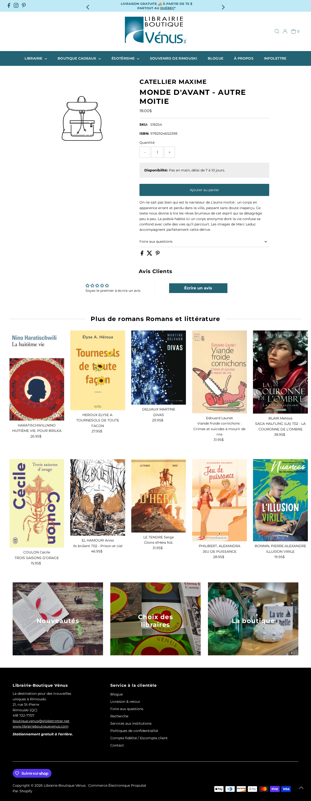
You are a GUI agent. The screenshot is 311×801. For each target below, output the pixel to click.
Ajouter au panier (204, 190)
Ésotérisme (124, 58)
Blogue (215, 58)
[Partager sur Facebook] (142, 254)
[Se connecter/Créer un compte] (285, 31)
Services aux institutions (131, 723)
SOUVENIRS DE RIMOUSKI (173, 58)
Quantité (147, 142)
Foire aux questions (156, 241)
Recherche (119, 716)
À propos (243, 58)
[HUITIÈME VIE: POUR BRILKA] (36, 375)
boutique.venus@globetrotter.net (41, 721)
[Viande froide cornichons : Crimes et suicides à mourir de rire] (219, 371)
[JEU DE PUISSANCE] (219, 500)
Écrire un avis (198, 288)
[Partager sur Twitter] (150, 254)
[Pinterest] (24, 6)
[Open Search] (277, 31)
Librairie (34, 58)
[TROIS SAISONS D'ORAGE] (36, 503)
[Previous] (88, 5)
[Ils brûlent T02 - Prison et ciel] (97, 497)
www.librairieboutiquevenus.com (41, 726)
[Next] (222, 5)
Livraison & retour (125, 701)
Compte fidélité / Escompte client (139, 738)
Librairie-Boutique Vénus (65, 785)
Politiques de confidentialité (134, 731)
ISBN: (144, 133)
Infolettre (275, 58)
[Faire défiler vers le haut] (301, 787)
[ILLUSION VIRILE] (280, 500)
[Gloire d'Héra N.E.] (158, 496)
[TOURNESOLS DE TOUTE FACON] (97, 370)
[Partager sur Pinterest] (158, 254)
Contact (117, 745)
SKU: (143, 124)
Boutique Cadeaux (77, 58)
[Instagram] (16, 6)
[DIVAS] (158, 367)
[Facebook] (8, 6)
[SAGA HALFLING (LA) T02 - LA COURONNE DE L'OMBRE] (280, 372)
